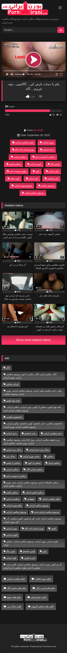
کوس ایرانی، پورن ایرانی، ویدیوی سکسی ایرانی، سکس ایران (31, 543)
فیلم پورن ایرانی (13, 505)
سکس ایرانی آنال (34, 469)
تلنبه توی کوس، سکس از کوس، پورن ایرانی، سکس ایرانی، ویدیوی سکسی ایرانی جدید (32, 409)
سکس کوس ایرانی (34, 492)
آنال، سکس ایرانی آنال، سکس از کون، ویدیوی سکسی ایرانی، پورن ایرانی (30, 376)
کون (37, 171)
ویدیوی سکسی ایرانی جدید (46, 512)
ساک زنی (10, 456)
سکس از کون (34, 463)
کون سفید (14, 178)
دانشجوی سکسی (14, 417)
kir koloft (38, 130)
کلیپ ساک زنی (14, 606)
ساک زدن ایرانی (13, 449)
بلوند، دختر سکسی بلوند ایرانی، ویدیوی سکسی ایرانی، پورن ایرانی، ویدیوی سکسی (33, 392)
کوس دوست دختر (18, 171)
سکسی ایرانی (12, 499)
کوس (53, 528)
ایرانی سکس (12, 384)
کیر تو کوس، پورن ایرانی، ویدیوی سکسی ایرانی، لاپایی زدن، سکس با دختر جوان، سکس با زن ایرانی (33, 566)
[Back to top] (57, 644)
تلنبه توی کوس (13, 400)
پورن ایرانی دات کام (24, 149)
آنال (8, 367)
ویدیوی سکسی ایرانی (16, 512)
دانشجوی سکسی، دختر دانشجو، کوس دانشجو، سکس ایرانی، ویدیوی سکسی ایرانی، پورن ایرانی (33, 425)
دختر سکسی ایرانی (53, 433)
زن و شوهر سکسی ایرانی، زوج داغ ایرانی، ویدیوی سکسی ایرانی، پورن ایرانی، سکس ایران (32, 441)
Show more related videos (33, 339)
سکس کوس (15, 164)
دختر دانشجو (30, 433)
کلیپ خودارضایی (38, 597)
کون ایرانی (54, 171)
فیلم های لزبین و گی (45, 588)
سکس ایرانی (20, 157)
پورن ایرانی (48, 142)
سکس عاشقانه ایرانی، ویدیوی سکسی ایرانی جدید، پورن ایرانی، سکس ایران (31, 484)
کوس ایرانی (35, 164)
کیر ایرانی (33, 178)
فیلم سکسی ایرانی (24, 142)
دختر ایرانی (48, 149)
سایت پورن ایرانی (31, 456)
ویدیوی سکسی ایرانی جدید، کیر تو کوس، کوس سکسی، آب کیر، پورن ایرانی (32, 520)
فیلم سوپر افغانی (43, 579)
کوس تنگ (54, 164)
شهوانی (30, 499)
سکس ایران (54, 463)
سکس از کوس (13, 463)
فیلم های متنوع (14, 597)
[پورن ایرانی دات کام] (27, 9)
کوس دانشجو (29, 551)
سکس (50, 456)
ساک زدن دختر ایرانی (39, 449)
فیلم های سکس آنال (16, 588)
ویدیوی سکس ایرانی (34, 193)
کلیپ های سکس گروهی (42, 606)
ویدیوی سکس (47, 185)
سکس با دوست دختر (45, 157)
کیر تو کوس (52, 178)
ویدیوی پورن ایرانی (23, 185)
